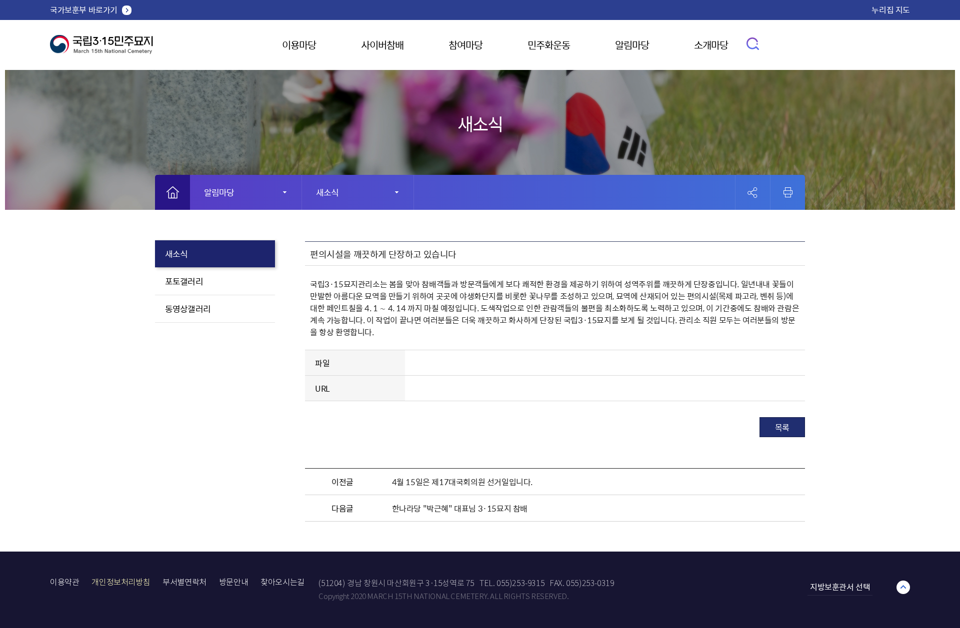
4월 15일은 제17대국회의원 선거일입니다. (462, 482)
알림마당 (632, 44)
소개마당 (711, 44)
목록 (782, 427)
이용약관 (64, 582)
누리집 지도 (891, 9)
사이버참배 (382, 44)
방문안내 (233, 582)
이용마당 (299, 44)
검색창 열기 (753, 43)
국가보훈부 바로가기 (84, 9)
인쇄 (788, 192)
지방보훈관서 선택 (840, 587)
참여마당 (465, 44)
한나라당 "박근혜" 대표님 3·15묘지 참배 (460, 508)
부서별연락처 (184, 582)
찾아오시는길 (282, 582)
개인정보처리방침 (121, 582)
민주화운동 (549, 44)
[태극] (101, 48)
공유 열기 (753, 192)
